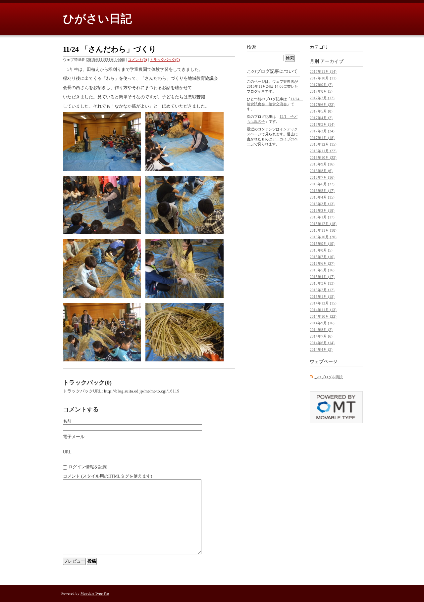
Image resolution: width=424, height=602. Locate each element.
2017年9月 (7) (321, 85)
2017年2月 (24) (322, 131)
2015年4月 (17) (322, 277)
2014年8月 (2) (321, 330)
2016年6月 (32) (322, 184)
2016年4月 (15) (322, 197)
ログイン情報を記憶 (87, 466)
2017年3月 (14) (322, 124)
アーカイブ (332, 61)
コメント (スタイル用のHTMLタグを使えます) (107, 476)
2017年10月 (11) (323, 78)
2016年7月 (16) (322, 177)
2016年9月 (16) (322, 164)
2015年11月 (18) (323, 230)
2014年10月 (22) (323, 316)
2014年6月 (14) (322, 343)
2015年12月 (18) (323, 224)
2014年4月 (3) (321, 349)
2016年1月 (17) (322, 217)
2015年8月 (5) (321, 250)
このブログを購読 (328, 377)
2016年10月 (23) (323, 158)
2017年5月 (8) (321, 111)
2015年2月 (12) (322, 290)
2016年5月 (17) (322, 191)
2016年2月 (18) (322, 210)
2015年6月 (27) (322, 263)
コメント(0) (137, 60)
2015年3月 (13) (322, 283)
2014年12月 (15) (323, 303)
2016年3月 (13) (322, 204)
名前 (67, 421)
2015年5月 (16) (322, 270)
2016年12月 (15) (323, 144)
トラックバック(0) (165, 60)
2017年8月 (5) (321, 91)
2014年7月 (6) (321, 336)
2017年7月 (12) (322, 98)
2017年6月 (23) (322, 105)
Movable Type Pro (94, 593)
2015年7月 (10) (322, 257)
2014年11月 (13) (323, 310)
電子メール (73, 436)
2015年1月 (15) (322, 297)
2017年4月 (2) (321, 118)
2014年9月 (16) (322, 323)
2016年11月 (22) (323, 151)
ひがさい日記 (97, 19)
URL (67, 451)
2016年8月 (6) (321, 171)
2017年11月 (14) (323, 71)
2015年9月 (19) (322, 244)
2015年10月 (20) (323, 237)
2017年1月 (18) (322, 138)
